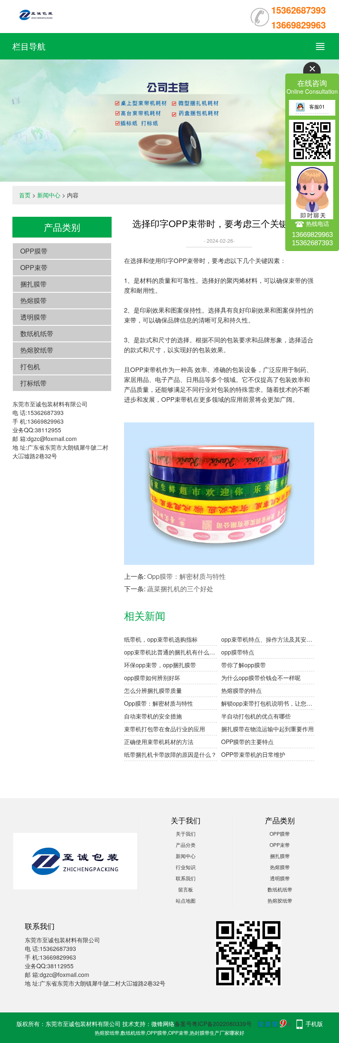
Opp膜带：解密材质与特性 (186, 576)
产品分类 (186, 844)
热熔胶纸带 (36, 350)
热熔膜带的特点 (241, 690)
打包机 (30, 366)
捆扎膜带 (33, 284)
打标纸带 (33, 383)
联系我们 (186, 878)
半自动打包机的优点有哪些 (256, 716)
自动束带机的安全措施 (153, 716)
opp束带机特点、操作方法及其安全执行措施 (267, 639)
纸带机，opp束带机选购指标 (161, 639)
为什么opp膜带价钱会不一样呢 (261, 677)
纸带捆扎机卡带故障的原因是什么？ (170, 754)
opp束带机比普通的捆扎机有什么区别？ (170, 652)
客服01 (317, 106)
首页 (25, 195)
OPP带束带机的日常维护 (253, 754)
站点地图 (186, 900)
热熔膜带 (33, 300)
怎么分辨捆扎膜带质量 (153, 690)
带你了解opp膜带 (243, 665)
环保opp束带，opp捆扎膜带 (160, 665)
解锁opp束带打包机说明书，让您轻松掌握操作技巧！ (267, 703)
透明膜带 (33, 317)
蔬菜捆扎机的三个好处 (180, 588)
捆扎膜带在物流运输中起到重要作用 (267, 729)
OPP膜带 (34, 251)
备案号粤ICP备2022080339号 (213, 1023)
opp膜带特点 (237, 652)
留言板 (185, 889)
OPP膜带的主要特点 (247, 741)
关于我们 (186, 833)
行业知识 (186, 866)
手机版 (314, 1023)
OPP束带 (34, 267)
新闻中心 (48, 195)
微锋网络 (162, 1023)
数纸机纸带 (36, 333)
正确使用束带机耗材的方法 (158, 741)
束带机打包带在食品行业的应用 (164, 729)
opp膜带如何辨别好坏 (152, 677)
